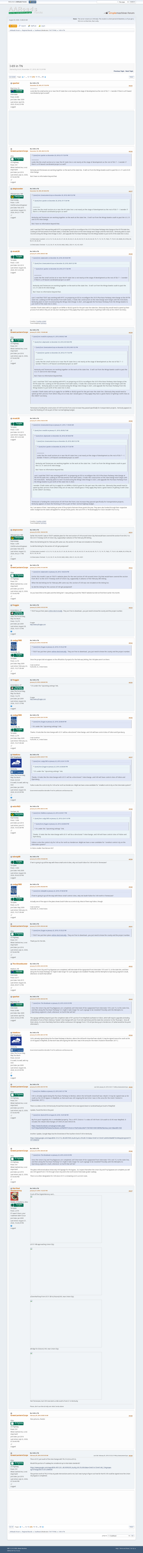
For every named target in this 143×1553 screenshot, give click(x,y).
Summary (43, 323)
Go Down (12, 77)
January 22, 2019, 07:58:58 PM (38, 859)
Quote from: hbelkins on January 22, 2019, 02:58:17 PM (50, 813)
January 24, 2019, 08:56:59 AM (38, 1151)
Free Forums (17, 1550)
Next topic (129, 71)
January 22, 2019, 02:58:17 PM (38, 757)
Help (117, 1548)
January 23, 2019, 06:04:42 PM (38, 999)
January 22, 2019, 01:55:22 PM (38, 607)
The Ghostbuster (20, 964)
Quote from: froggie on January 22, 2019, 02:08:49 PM (49, 722)
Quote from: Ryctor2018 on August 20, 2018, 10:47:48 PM (50, 1115)
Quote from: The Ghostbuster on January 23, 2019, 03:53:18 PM (52, 1003)
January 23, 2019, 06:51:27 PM (38, 1035)
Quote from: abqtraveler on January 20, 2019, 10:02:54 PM (51, 572)
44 (43, 77)
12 (28, 77)
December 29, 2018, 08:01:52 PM (39, 151)
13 (31, 77)
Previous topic (119, 71)
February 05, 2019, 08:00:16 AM (39, 1415)
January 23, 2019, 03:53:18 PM (38, 966)
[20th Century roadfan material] (11, 1226)
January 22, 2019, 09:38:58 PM (38, 886)
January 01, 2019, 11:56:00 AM (38, 332)
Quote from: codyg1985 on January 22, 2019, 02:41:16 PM (51, 761)
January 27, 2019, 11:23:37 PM (38, 1190)
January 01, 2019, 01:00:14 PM (38, 420)
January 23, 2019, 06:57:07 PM (38, 1087)
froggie (16, 605)
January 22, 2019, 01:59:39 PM (38, 642)
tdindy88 (16, 856)
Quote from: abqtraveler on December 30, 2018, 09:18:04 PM (51, 258)
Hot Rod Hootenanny (16, 1189)
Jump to (104, 1536)
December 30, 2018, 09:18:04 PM (39, 191)
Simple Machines (22, 1548)
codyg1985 (17, 640)
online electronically (55, 611)
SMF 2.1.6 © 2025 (12, 1548)
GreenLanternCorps (19, 151)
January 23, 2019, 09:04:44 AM (38, 926)
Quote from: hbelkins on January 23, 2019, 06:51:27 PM (50, 1091)
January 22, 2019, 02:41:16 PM (38, 717)
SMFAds (9, 1550)
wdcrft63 (16, 806)
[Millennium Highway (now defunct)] (11, 797)
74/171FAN (52, 30)
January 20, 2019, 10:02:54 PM (38, 532)
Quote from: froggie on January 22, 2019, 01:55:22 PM (49, 647)
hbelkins (16, 754)
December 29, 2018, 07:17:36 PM (39, 85)
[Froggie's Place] (11, 631)
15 (36, 77)
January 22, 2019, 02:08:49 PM (38, 682)
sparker (16, 83)
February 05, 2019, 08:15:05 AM (39, 1455)
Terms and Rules (124, 1548)
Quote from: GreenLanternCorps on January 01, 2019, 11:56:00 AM (53, 425)
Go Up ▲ (133, 1548)
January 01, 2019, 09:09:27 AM (38, 253)
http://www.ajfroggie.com (38, 624)
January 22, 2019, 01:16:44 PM (38, 567)
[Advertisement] (71, 48)
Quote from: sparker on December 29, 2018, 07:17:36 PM (50, 155)
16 (39, 77)
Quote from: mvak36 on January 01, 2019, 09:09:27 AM (50, 337)
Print (131, 77)
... (26, 77)
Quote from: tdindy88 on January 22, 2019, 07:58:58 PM (50, 891)
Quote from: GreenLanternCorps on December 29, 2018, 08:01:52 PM (54, 195)
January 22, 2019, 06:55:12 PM (38, 809)
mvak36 (16, 251)
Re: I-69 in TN (34, 83)
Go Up (11, 1527)
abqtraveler (18, 188)
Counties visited (41, 321)
